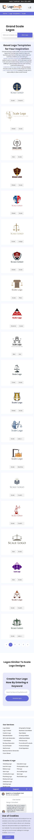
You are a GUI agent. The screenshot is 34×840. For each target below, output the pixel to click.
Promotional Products (25, 743)
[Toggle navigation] (30, 7)
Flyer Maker (22, 733)
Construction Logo (8, 774)
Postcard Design (24, 746)
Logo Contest (7, 730)
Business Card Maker (25, 730)
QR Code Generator (9, 738)
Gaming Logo (7, 784)
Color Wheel (6, 753)
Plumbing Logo (7, 776)
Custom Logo (7, 733)
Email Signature (24, 748)
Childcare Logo (7, 781)
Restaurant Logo (8, 779)
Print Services (23, 741)
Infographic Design (25, 728)
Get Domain (6, 748)
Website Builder (7, 735)
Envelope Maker (24, 735)
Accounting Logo (22, 771)
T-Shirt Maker (7, 741)
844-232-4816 (26, 1)
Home (5, 13)
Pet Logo (19, 769)
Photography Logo (22, 766)
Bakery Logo (6, 769)
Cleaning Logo (7, 764)
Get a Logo (25, 35)
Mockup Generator (8, 743)
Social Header (7, 746)
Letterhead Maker (24, 738)
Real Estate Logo (22, 776)
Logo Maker (6, 728)
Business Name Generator (11, 751)
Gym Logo (6, 771)
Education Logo (21, 764)
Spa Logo (20, 774)
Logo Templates (14, 13)
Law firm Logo (7, 766)
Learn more (11, 833)
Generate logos (17, 698)
